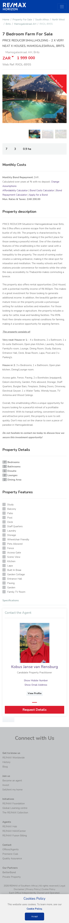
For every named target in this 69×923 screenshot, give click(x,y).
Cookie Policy (48, 889)
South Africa (42, 19)
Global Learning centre (14, 808)
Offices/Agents (10, 849)
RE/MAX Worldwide (13, 757)
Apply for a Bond (38, 194)
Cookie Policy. (35, 908)
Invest (5, 785)
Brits (8, 24)
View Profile (34, 693)
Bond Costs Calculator (42, 190)
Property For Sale (22, 19)
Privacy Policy (33, 889)
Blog (5, 766)
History (6, 762)
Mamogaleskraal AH (25, 24)
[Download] (11, 719)
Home (5, 19)
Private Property (11, 877)
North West (58, 19)
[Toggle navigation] (61, 6)
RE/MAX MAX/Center (14, 831)
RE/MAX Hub (9, 826)
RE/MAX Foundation (13, 803)
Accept (34, 916)
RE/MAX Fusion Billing (14, 835)
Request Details (34, 709)
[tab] (34, 601)
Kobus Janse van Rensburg (34, 666)
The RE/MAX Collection (15, 812)
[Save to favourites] (5, 719)
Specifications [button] (10, 600)
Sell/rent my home (12, 789)
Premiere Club (10, 854)
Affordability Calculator (15, 190)
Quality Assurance (12, 858)
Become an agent (12, 780)
